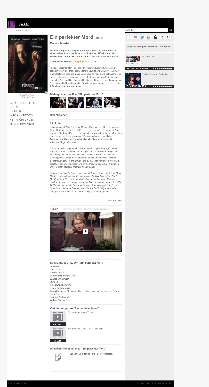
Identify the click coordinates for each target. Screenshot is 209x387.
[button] (129, 37)
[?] (73, 61)
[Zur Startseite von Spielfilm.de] (11, 27)
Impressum (166, 383)
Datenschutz (155, 383)
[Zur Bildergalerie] (46, 92)
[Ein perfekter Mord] (86, 254)
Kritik (14, 106)
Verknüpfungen (22, 119)
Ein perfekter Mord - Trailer (80, 312)
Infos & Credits (21, 115)
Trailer (15, 111)
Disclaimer (139, 383)
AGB (147, 383)
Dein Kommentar (22, 123)
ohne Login (97, 354)
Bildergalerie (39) (23, 102)
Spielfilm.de (84, 354)
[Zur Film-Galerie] (59, 107)
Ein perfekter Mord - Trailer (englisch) (85, 328)
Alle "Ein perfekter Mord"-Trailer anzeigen (86, 209)
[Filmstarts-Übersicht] (36, 24)
